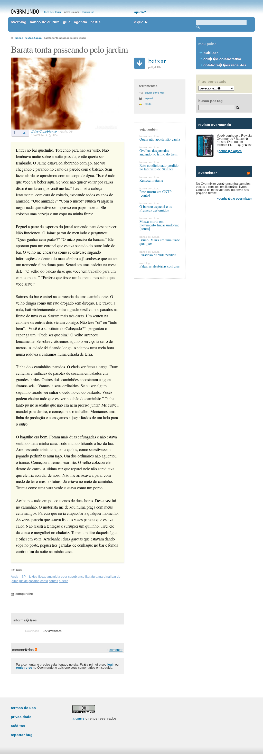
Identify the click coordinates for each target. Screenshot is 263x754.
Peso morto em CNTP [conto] (155, 193)
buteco (63, 581)
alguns (78, 718)
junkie (23, 581)
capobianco (76, 576)
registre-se (88, 12)
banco (19, 37)
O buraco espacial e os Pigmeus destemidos (155, 208)
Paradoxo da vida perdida (157, 254)
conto (44, 581)
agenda (80, 22)
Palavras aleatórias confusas (159, 266)
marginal (104, 576)
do (118, 576)
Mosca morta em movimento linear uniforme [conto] (159, 225)
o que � (141, 22)
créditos (18, 726)
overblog (18, 22)
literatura (91, 576)
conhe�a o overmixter (235, 198)
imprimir (149, 98)
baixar (157, 60)
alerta (148, 104)
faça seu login (52, 12)
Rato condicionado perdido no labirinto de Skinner (159, 167)
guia (67, 22)
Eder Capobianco (44, 131)
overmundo (25, 11)
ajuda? (140, 12)
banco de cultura (45, 22)
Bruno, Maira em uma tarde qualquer (159, 241)
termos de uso (23, 708)
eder (64, 576)
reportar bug (22, 735)
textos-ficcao (33, 37)
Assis (14, 576)
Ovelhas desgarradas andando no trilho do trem (158, 152)
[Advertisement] (224, 293)
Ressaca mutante (151, 180)
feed (248, 173)
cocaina (34, 581)
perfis (95, 22)
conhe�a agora (230, 151)
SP (24, 576)
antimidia (53, 576)
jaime (14, 581)
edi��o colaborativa (222, 59)
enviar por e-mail (154, 92)
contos (53, 581)
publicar (210, 53)
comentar (116, 650)
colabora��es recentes (224, 65)
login (110, 664)
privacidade (21, 717)
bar (113, 576)
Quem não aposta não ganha (159, 139)
